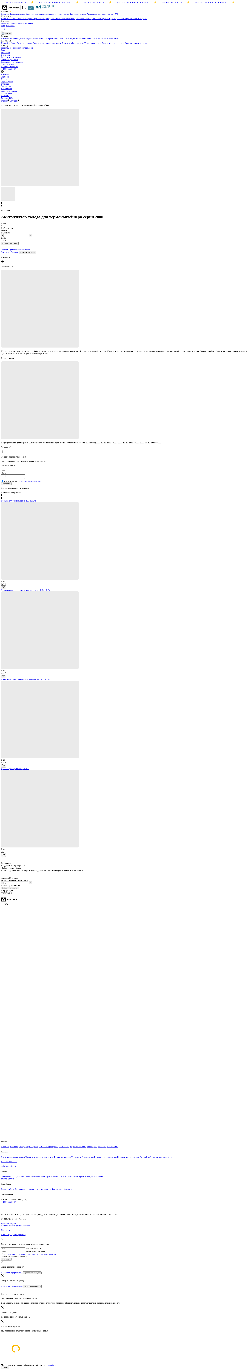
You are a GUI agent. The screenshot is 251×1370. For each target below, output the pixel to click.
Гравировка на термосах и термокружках (33, 1189)
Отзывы (15, 252)
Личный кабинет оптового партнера (156, 1157)
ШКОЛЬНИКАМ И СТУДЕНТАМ (55, 2)
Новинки (5, 14)
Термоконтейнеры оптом (73, 18)
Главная (4, 101)
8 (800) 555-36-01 (8, 69)
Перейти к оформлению (12, 1273)
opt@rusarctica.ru (8, 1166)
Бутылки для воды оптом (113, 18)
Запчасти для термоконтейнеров (15, 250)
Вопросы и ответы (62, 1176)
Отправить (6, 484)
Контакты (10, 26)
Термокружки (32, 14)
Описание (6, 252)
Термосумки (52, 14)
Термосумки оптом (93, 18)
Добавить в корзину (10, 888)
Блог (3, 26)
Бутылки (43, 14)
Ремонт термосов (25, 23)
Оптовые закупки (25, 18)
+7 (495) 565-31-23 (9, 1161)
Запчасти (102, 14)
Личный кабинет (9, 18)
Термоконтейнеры (78, 14)
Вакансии (5, 1189)
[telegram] (2, 1207)
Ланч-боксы (64, 14)
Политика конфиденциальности (15, 1226)
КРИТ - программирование (13, 1234)
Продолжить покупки (32, 1273)
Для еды (21, 14)
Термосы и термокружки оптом (47, 18)
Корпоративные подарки (136, 18)
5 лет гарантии (47, 1176)
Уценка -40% (112, 14)
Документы (6, 1230)
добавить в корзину (10, 243)
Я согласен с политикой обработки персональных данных (30, 1254)
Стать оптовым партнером (13, 1157)
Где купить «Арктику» (62, 1189)
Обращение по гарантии (12, 1176)
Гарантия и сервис (9, 23)
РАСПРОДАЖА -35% (16, 2)
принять (5, 1368)
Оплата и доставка (31, 1176)
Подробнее (51, 1365)
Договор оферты (8, 1223)
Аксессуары (92, 14)
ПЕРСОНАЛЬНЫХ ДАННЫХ (31, 481)
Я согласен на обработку (22, 481)
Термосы (14, 14)
